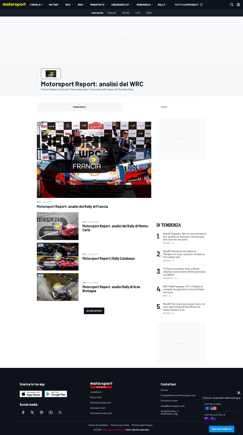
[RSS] (60, 412)
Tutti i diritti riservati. (137, 429)
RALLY (161, 4)
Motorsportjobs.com (100, 402)
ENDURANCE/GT (120, 4)
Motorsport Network (113, 429)
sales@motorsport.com (173, 405)
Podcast (112, 12)
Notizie (126, 12)
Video (149, 12)
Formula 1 (36, 4)
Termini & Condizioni (98, 425)
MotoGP (53, 4)
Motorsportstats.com (101, 413)
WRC (80, 4)
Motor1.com (96, 397)
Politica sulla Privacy (142, 425)
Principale (79, 106)
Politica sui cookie (120, 425)
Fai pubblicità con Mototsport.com (178, 395)
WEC (68, 4)
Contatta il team (169, 400)
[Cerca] (231, 4)
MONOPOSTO (97, 4)
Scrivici (164, 390)
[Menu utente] (238, 4)
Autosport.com (98, 407)
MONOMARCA (144, 4)
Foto (138, 12)
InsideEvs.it (96, 392)
